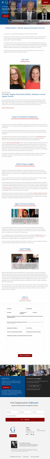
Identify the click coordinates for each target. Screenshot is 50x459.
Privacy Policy (25, 456)
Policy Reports (28, 430)
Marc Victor (15, 264)
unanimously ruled (8, 188)
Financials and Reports (41, 430)
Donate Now (6, 387)
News (38, 429)
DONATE (45, 2)
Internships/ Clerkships (30, 432)
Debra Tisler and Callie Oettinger (13, 142)
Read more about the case (7, 107)
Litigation (5, 6)
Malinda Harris (39, 235)
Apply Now (5, 16)
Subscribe (26, 419)
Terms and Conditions (34, 456)
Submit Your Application (25, 355)
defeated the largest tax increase (40, 193)
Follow (27, 434)
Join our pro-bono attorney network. (33, 389)
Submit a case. (33, 385)
